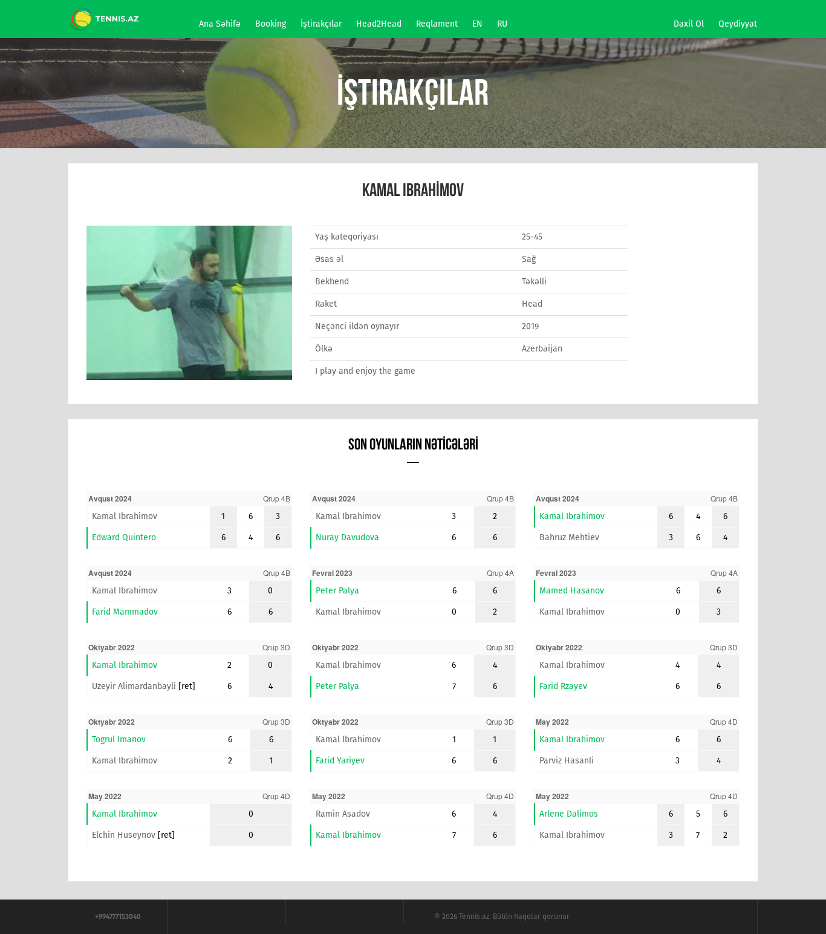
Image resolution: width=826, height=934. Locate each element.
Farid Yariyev (340, 761)
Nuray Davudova (347, 537)
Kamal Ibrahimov (124, 516)
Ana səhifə (220, 24)
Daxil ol (689, 24)
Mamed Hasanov (571, 591)
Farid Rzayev (563, 686)
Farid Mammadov (125, 612)
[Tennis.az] (104, 17)
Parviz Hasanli (566, 761)
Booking (270, 24)
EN (477, 24)
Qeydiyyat (737, 24)
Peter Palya (337, 591)
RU (502, 24)
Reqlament (437, 24)
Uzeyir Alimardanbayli (134, 686)
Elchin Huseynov (123, 835)
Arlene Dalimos (568, 814)
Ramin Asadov (343, 814)
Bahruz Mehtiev (569, 537)
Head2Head (379, 24)
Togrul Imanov (119, 739)
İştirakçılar (321, 24)
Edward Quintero (124, 537)
